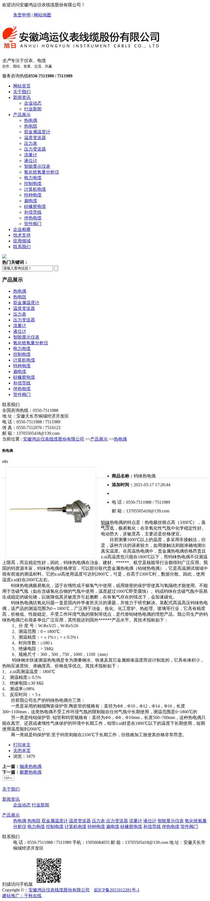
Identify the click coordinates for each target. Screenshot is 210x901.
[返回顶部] (8, 779)
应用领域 (22, 241)
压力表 (30, 143)
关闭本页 (22, 750)
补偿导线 (33, 212)
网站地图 (42, 15)
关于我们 (22, 91)
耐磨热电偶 (31, 772)
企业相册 (22, 229)
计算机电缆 (35, 189)
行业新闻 (33, 109)
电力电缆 (33, 177)
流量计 (30, 154)
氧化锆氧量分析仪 (41, 172)
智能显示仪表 (37, 166)
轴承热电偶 (31, 766)
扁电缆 (30, 200)
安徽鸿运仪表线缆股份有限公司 (53, 439)
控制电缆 (33, 183)
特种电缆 (33, 195)
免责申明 (22, 15)
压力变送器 (35, 149)
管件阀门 (33, 223)
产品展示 (22, 114)
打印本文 (22, 744)
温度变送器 (35, 137)
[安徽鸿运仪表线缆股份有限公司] (81, 51)
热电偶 (30, 120)
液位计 (30, 160)
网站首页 (22, 86)
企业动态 (33, 103)
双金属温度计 (37, 132)
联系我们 (22, 246)
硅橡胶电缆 (35, 206)
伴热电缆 (33, 218)
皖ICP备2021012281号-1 (116, 890)
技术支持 (22, 235)
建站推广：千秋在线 (22, 895)
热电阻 (30, 126)
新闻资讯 (22, 97)
